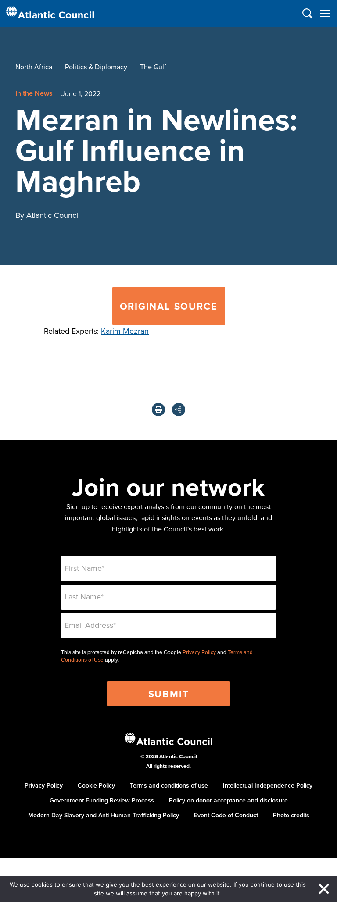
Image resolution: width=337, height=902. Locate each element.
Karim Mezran (125, 330)
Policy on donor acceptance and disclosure (228, 800)
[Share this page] (178, 409)
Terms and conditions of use (169, 785)
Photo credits (291, 815)
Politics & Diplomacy (96, 66)
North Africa (33, 66)
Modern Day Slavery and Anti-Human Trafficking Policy (103, 815)
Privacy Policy (199, 652)
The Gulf (153, 66)
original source (169, 306)
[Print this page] (158, 409)
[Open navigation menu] (325, 13)
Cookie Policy (96, 785)
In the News (34, 93)
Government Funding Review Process (102, 800)
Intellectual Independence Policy (267, 785)
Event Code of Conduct (226, 815)
